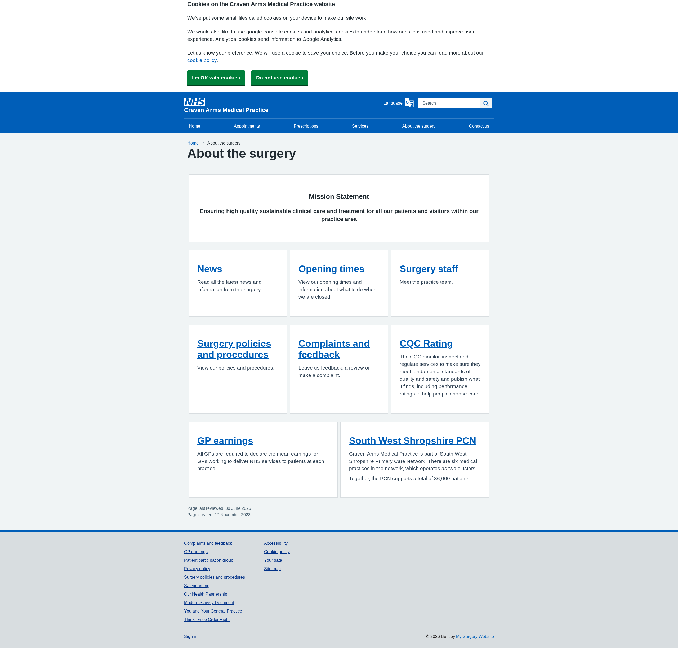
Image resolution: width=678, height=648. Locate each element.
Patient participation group (208, 560)
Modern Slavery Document (209, 602)
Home (194, 126)
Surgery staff (429, 268)
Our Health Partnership (205, 594)
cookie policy (202, 60)
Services (360, 126)
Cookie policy (277, 552)
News (209, 268)
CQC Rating (426, 343)
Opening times (331, 268)
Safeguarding (196, 585)
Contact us (479, 126)
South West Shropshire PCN (412, 440)
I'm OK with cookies (216, 77)
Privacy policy (197, 568)
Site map (272, 568)
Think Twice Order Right (207, 619)
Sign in (190, 636)
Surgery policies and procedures (234, 349)
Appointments (247, 126)
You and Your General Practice (213, 611)
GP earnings (225, 440)
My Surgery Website (475, 636)
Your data (273, 560)
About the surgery (418, 126)
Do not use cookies (279, 77)
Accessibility (276, 543)
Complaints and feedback (334, 349)
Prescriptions (306, 126)
